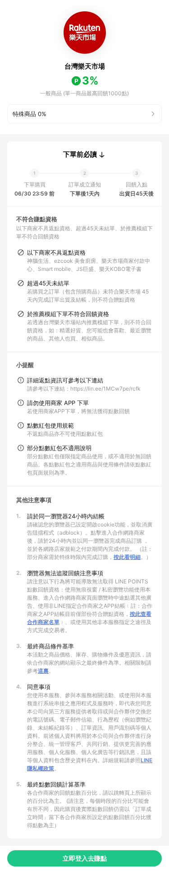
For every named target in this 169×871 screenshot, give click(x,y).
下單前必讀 (80, 154)
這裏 (43, 670)
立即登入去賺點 (85, 858)
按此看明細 (127, 557)
